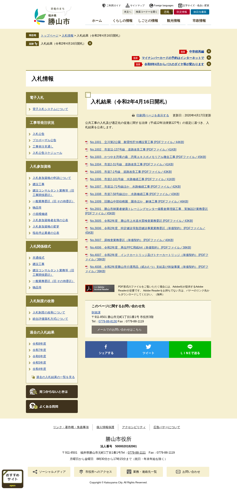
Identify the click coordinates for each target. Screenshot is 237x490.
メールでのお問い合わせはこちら (119, 329)
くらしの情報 (123, 20)
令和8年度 (39, 343)
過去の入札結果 (42, 332)
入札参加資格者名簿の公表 (50, 220)
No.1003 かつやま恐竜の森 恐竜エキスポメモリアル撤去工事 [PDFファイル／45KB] (148, 157)
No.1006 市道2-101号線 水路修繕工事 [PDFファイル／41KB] (132, 179)
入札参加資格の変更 (46, 226)
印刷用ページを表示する (152, 115)
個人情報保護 (105, 427)
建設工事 (38, 184)
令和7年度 (39, 350)
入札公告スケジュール (47, 152)
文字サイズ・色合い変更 (196, 5)
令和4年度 (39, 368)
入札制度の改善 (42, 301)
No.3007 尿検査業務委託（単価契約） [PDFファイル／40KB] (131, 240)
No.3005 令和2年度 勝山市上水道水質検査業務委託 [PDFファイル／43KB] (141, 220)
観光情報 (173, 20)
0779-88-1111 (137, 452)
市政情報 (199, 20)
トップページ (50, 35)
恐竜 (166, 11)
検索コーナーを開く (147, 11)
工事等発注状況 (42, 123)
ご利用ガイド (113, 5)
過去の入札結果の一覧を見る (55, 377)
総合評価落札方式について (50, 318)
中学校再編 (196, 51)
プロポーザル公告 (44, 140)
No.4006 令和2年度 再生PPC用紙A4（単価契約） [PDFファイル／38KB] (140, 247)
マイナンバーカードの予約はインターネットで (173, 57)
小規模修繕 (40, 213)
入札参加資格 (40, 166)
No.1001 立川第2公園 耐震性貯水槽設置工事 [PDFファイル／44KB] (137, 142)
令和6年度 (39, 356)
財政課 (96, 312)
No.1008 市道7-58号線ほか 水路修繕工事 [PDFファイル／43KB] (134, 194)
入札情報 (68, 35)
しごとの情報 (148, 20)
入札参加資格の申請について (52, 177)
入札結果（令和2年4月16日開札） (63, 43)
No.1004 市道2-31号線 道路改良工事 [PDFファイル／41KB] (131, 164)
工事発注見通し (43, 146)
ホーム (97, 20)
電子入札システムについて (50, 109)
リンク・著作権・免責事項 (71, 427)
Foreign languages (163, 5)
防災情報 (182, 11)
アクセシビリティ (134, 427)
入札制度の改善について (49, 312)
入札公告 (38, 133)
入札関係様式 (40, 246)
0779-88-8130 (108, 321)
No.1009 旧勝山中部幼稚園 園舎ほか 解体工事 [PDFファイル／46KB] (139, 201)
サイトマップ (137, 5)
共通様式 (38, 257)
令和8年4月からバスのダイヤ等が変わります (174, 64)
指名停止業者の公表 (46, 232)
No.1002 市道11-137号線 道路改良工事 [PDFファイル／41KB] (133, 149)
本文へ (127, 11)
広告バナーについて (166, 427)
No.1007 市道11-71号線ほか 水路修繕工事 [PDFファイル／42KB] (135, 186)
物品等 (37, 207)
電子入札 (37, 97)
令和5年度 (39, 362)
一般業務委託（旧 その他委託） (54, 201)
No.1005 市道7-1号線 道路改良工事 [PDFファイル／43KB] (131, 171)
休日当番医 (199, 11)
